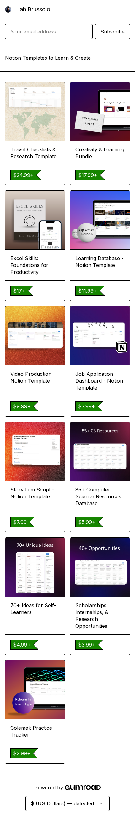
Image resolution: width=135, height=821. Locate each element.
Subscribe (112, 31)
